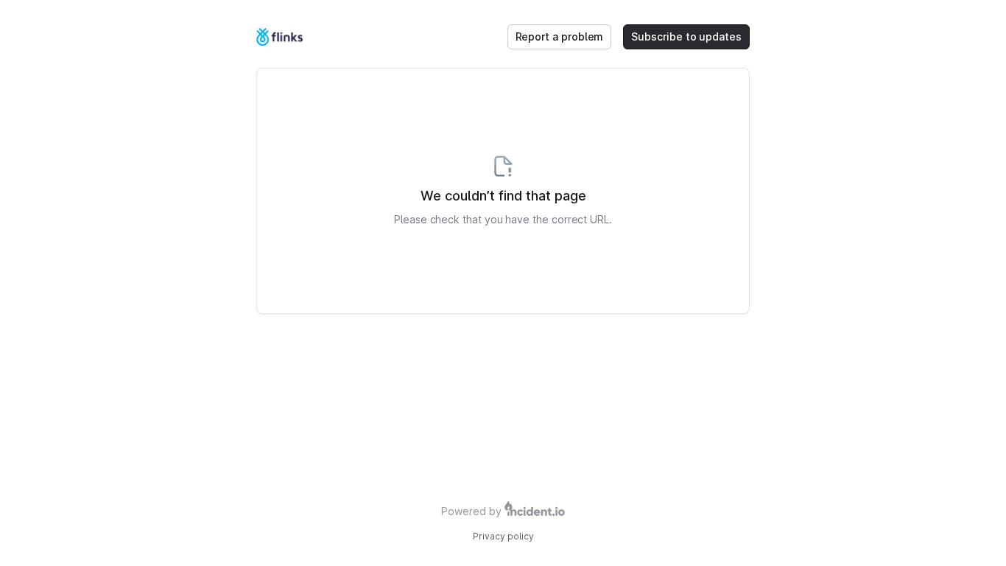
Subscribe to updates (686, 36)
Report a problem (560, 36)
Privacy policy (503, 536)
